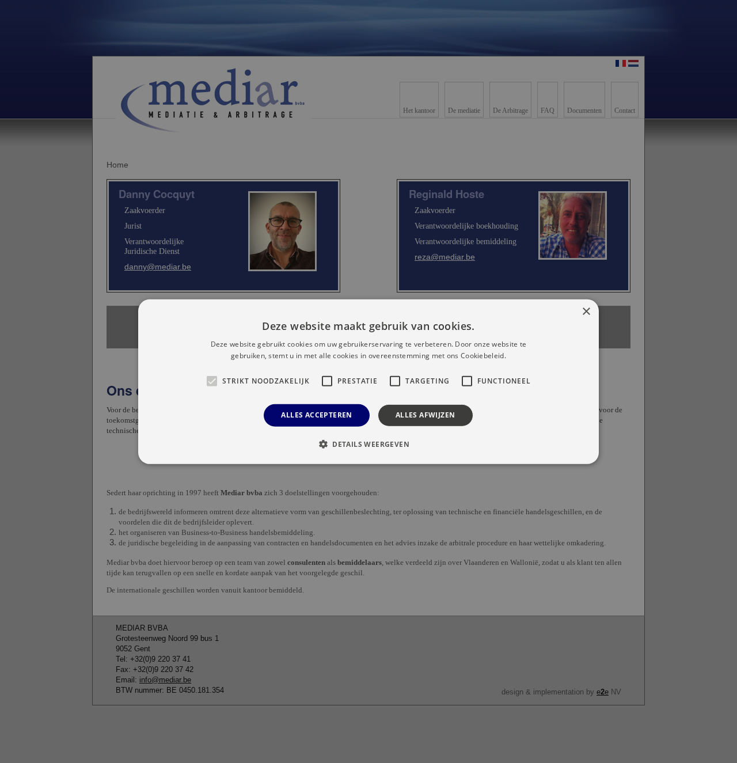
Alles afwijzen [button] (425, 415)
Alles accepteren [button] (316, 415)
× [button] (586, 311)
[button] (368, 444)
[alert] (368, 381)
